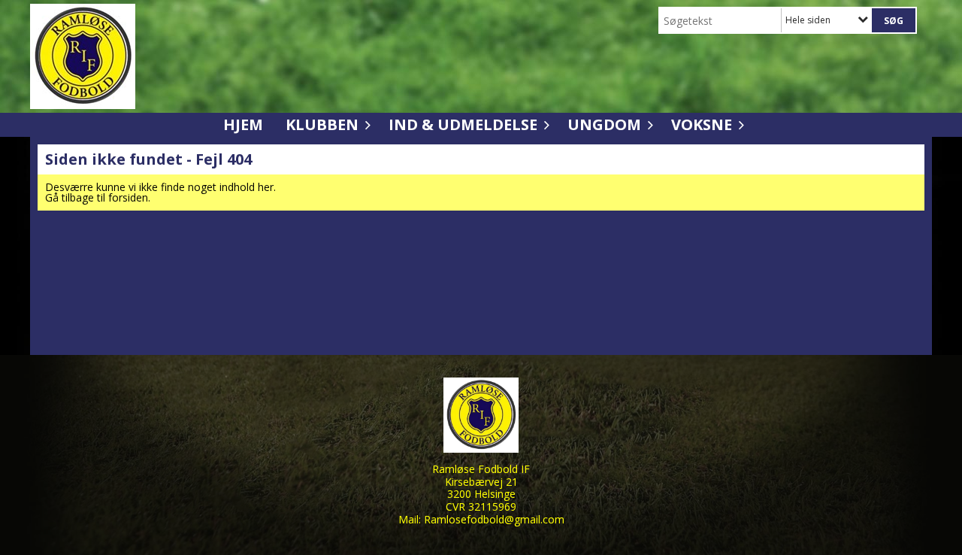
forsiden (128, 197)
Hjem (243, 124)
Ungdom (604, 124)
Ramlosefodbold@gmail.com (494, 519)
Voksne (701, 124)
